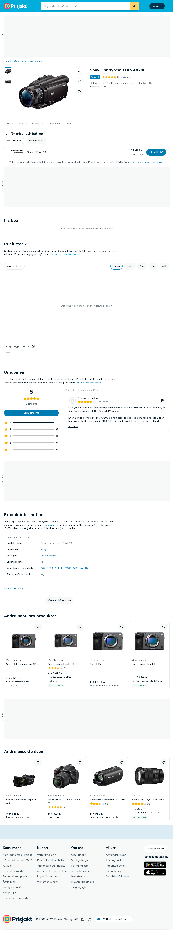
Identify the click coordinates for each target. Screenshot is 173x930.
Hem (6, 61)
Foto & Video (19, 61)
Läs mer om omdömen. (88, 382)
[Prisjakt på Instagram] (90, 919)
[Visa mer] (7, 152)
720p (43, 568)
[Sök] (134, 6)
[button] (79, 71)
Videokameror (37, 61)
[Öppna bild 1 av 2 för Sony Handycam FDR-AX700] (44, 92)
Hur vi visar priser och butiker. (147, 161)
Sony (43, 549)
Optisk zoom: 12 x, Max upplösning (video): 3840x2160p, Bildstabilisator (121, 84)
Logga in (157, 5)
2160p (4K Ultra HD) (76, 568)
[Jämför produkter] (79, 91)
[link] (117, 412)
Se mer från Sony (13, 588)
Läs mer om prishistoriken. (64, 254)
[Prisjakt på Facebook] (83, 919)
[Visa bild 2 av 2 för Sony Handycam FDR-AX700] (8, 82)
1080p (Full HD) (55, 568)
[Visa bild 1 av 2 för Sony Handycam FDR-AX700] (8, 71)
